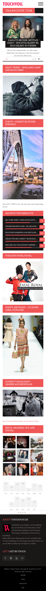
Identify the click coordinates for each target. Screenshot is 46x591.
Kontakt (23, 575)
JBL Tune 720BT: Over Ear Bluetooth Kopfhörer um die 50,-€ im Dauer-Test (23, 220)
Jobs (23, 588)
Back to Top (22, 513)
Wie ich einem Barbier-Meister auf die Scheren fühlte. (21, 421)
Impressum (23, 583)
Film (6, 59)
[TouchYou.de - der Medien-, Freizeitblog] (13, 4)
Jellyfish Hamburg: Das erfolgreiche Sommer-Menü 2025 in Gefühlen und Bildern (23, 232)
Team (23, 579)
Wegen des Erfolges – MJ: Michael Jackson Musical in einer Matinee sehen (23, 226)
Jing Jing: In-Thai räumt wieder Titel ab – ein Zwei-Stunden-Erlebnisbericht (23, 245)
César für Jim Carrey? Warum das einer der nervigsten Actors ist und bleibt (23, 239)
